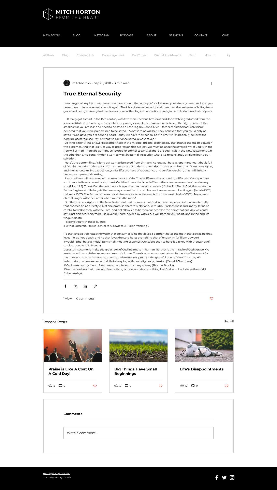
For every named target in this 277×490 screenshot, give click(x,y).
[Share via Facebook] (65, 286)
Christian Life (85, 55)
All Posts (48, 55)
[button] (229, 55)
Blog (65, 55)
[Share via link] (95, 286)
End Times (139, 55)
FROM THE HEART (78, 17)
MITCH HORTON (78, 12)
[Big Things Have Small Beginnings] (139, 345)
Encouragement (113, 55)
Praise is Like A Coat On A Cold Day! (70, 371)
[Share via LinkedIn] (85, 286)
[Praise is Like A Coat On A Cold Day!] (73, 345)
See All (229, 321)
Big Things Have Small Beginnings (135, 371)
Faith (192, 55)
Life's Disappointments (202, 369)
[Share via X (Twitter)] (75, 286)
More (207, 55)
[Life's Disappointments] (204, 345)
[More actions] (211, 83)
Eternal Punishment (167, 55)
